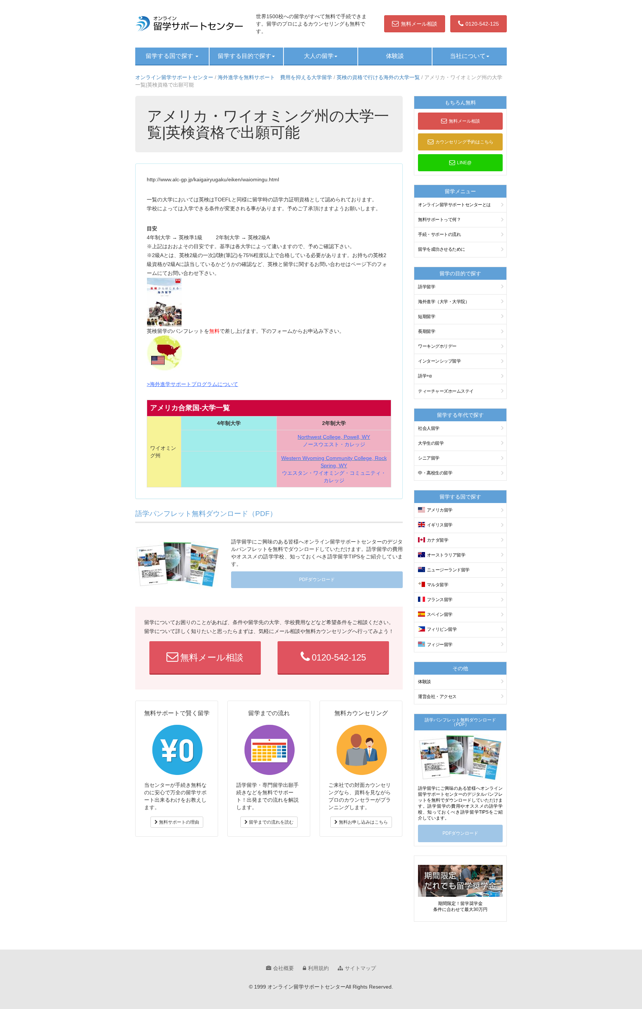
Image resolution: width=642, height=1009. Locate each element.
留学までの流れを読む (271, 822)
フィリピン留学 (442, 629)
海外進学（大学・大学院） (443, 301)
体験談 (395, 56)
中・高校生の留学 (435, 473)
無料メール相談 (419, 24)
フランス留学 (440, 599)
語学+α (424, 376)
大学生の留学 (431, 443)
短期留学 (426, 316)
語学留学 (426, 286)
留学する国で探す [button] (170, 56)
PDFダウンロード (317, 579)
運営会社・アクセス (437, 696)
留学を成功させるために (441, 249)
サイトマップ (360, 968)
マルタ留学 (437, 584)
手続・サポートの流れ (439, 234)
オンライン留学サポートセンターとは (454, 204)
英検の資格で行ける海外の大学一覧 (378, 77)
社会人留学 (429, 428)
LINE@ (464, 162)
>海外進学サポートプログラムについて (192, 384)
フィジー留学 (440, 644)
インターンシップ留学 (439, 361)
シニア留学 (429, 458)
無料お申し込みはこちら (363, 822)
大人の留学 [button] (319, 56)
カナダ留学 (437, 540)
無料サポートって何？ (439, 219)
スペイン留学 (440, 614)
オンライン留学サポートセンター (174, 77)
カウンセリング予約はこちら (464, 142)
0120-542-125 (482, 24)
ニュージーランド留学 (448, 569)
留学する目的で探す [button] (244, 56)
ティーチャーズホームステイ (446, 391)
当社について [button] (468, 56)
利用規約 (318, 968)
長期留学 (426, 331)
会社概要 (283, 968)
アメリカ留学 (440, 510)
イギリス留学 (440, 525)
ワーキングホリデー (437, 346)
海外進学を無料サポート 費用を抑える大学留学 (275, 77)
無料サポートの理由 (178, 822)
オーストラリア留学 (446, 555)
